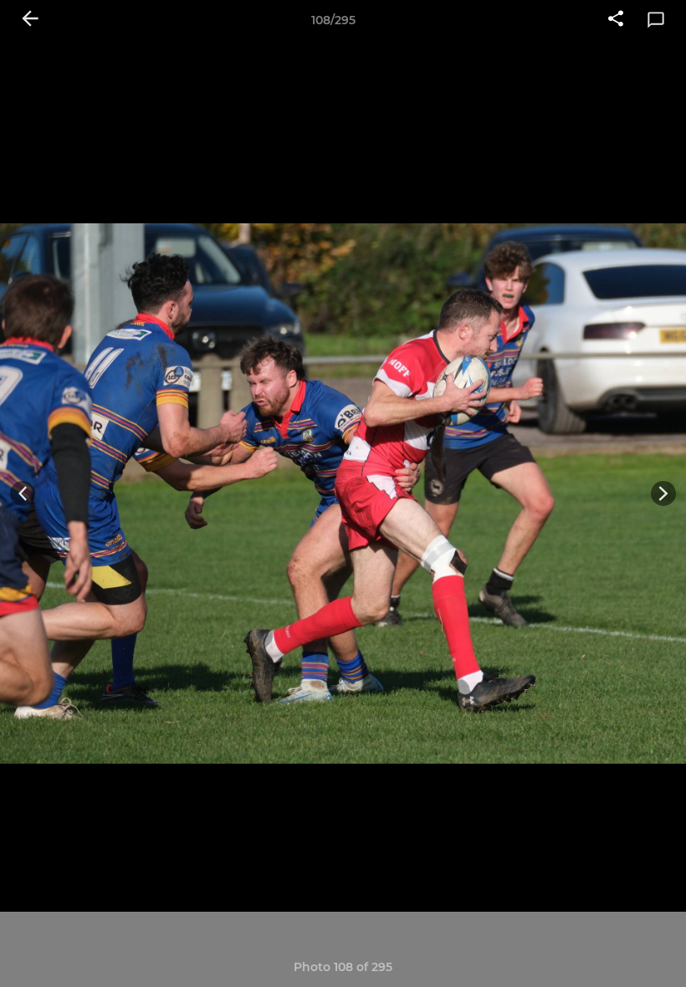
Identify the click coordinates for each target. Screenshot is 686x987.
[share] (616, 20)
